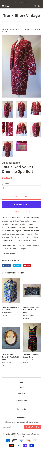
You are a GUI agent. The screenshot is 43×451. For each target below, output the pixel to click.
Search (21, 387)
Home (4, 29)
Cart (39, 6)
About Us (21, 394)
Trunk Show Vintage (21, 15)
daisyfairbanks (14, 29)
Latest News (21, 400)
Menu (7, 6)
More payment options (21, 211)
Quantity (5, 183)
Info (21, 390)
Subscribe (32, 427)
